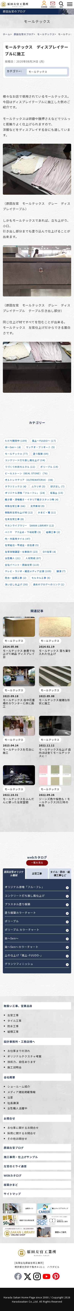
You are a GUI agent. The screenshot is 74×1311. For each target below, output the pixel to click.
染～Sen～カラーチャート (22, 947)
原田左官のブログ (24, 34)
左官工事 (13, 1015)
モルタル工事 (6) (40, 577)
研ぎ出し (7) (57, 486)
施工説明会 (14, 1067)
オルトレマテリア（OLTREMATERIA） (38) (29, 479)
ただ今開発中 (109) (16, 440)
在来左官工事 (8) (14, 519)
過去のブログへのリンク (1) (48, 584)
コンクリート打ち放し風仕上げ (25, 895)
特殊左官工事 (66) (15, 506)
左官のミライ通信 (15, 1166)
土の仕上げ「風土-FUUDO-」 (24, 955)
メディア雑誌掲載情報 (21, 1092)
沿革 (10, 1097)
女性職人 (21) (12, 558)
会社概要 (9, 1077)
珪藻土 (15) (56, 492)
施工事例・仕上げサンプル (21, 1157)
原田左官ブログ (14, 1148)
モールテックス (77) (16, 453)
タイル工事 (14, 1020)
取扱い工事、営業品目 (18, 1006)
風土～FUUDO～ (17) (44, 440)
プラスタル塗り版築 (17, 904)
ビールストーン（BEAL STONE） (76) (26, 473)
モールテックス (45, 34)
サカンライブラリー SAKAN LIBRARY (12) (29, 525)
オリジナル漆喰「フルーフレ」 (24, 887)
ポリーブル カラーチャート (22, 929)
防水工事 (13, 1026)
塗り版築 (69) (41, 453)
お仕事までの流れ (18, 1051)
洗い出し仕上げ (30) (16, 584)
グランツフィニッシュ (19, 964)
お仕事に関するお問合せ (23, 1128)
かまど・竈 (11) (47, 512)
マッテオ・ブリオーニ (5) (40, 447)
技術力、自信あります (21, 1062)
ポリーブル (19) (49, 466)
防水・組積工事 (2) (15, 577)
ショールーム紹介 (18, 1086)
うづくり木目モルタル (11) (20, 466)
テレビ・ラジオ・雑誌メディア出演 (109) (28, 571)
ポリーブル (12, 921)
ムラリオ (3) (38, 486)
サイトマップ (12, 1194)
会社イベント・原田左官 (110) (22, 564)
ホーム (6, 34)
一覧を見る (37, 862)
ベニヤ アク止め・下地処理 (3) (23, 532)
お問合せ (9, 1118)
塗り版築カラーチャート (20, 912)
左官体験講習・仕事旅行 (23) (21, 551)
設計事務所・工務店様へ (19, 1041)
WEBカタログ (13, 1175)
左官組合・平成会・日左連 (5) (22, 545)
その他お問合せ (17, 1138)
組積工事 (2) (53, 532)
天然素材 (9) (38, 506)
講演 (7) (61, 571)
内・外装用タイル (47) (17, 538)
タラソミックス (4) (15, 486)
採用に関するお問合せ (21, 1133)
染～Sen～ (12, 938)
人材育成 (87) (33, 558)
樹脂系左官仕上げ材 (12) (19, 512)
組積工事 (13, 1031)
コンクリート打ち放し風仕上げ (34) (25, 460)
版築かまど (11, 1185)
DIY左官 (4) (49, 551)
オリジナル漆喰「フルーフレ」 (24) (25, 492)
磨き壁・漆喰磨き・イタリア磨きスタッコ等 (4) (31, 499)
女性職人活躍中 (17, 1108)
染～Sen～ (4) (13, 447)
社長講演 (13, 1103)
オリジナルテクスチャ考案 (24, 1056)
